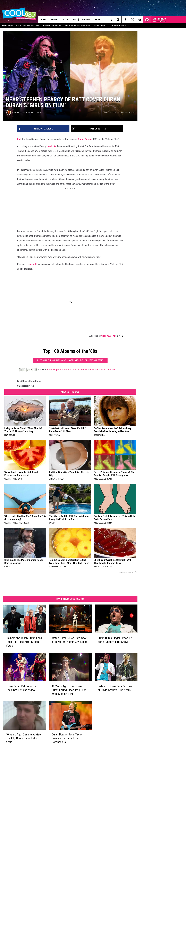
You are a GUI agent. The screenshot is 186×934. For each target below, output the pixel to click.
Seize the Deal (101, 25)
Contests (85, 19)
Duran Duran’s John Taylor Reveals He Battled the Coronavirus (67, 738)
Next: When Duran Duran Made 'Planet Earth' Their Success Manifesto (70, 360)
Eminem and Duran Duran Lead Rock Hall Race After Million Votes (24, 641)
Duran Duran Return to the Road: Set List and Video (21, 688)
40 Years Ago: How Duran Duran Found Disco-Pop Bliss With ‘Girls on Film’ (69, 690)
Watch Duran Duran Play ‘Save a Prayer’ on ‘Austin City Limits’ (70, 640)
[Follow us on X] (132, 19)
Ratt (19, 139)
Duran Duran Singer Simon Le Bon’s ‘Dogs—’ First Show (115, 640)
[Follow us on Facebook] (125, 19)
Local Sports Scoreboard (77, 25)
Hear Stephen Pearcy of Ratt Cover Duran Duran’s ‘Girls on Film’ (81, 369)
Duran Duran (84, 139)
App (74, 19)
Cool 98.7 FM (108, 335)
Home (43, 19)
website (52, 146)
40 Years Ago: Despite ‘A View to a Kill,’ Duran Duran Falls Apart (23, 738)
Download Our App (52, 25)
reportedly (32, 264)
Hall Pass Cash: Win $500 (27, 25)
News (31, 386)
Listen (65, 19)
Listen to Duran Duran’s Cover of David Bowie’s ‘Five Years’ (115, 688)
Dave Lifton (16, 112)
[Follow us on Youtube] (139, 19)
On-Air (54, 19)
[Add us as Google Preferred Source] (117, 19)
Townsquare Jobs (120, 25)
